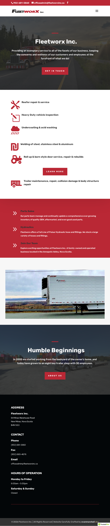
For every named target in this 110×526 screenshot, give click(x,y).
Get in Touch (55, 71)
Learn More (55, 171)
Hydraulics (27, 227)
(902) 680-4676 (18, 454)
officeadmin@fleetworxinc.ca (24, 463)
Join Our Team (29, 243)
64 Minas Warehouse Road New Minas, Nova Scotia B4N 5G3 (23, 421)
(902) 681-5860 (18, 445)
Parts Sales (27, 211)
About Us (55, 376)
